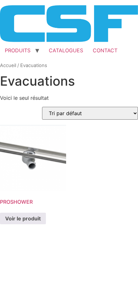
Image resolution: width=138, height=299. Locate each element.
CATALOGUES (66, 50)
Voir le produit (23, 218)
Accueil (8, 65)
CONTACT (105, 50)
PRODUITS (17, 50)
